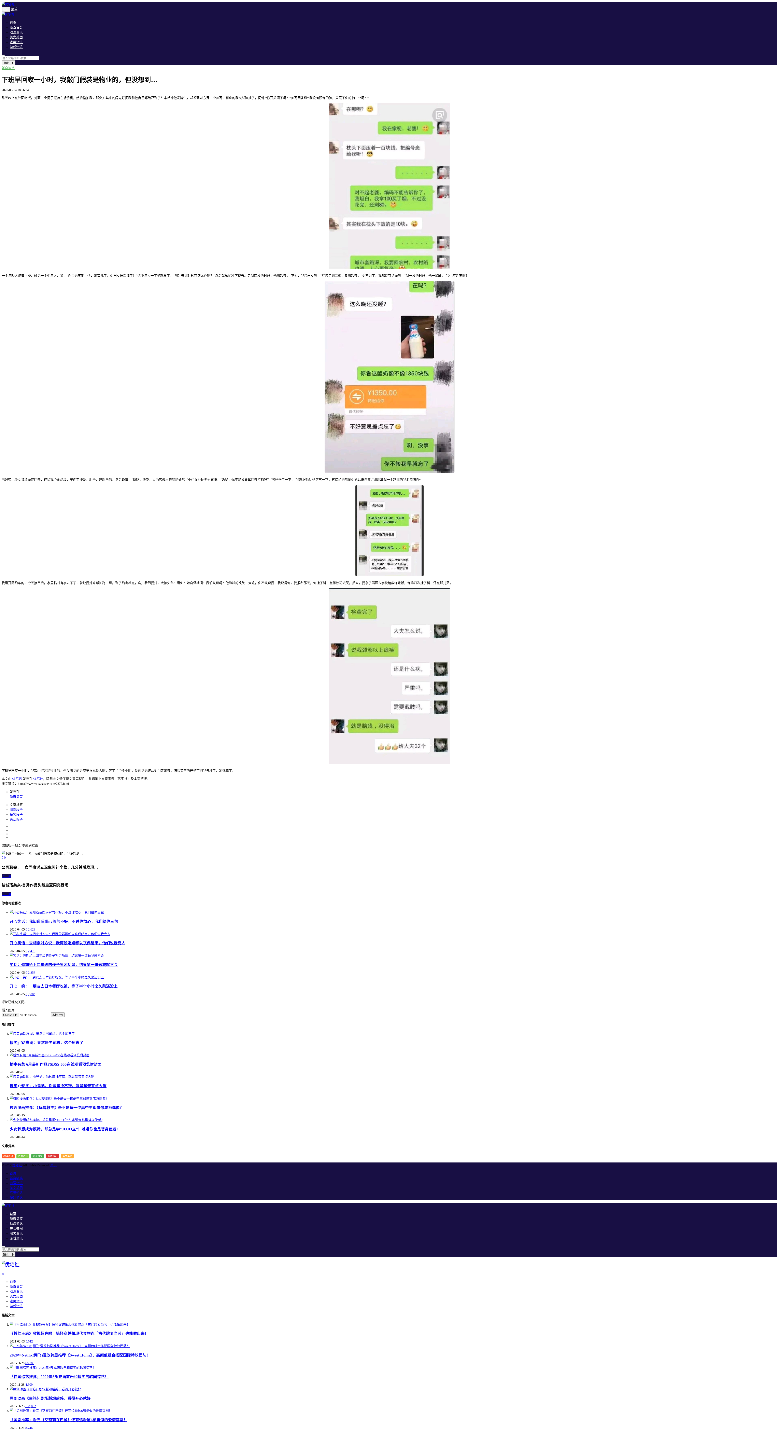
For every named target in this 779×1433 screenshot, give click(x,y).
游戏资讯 (16, 47)
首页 (13, 22)
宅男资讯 (16, 42)
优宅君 (17, 779)
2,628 (31, 929)
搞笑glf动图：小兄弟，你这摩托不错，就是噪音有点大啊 (58, 1086)
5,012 (29, 1341)
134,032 (30, 1406)
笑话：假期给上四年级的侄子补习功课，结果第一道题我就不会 (64, 965)
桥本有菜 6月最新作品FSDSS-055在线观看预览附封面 (55, 1064)
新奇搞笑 (16, 27)
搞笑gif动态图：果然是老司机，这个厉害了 (46, 1043)
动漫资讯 (16, 32)
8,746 (29, 1428)
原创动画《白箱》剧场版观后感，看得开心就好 (50, 1398)
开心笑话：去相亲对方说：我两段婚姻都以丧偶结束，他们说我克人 (67, 943)
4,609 (29, 1384)
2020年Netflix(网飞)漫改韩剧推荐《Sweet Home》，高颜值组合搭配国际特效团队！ (80, 1355)
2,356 (31, 972)
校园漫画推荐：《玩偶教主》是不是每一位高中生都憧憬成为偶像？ (67, 1107)
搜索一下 (8, 63)
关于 (53, 1165)
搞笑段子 (16, 814)
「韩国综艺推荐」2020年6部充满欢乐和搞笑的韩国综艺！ (59, 1377)
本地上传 (57, 1015)
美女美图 (16, 37)
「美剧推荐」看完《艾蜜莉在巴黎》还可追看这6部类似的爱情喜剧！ (68, 1420)
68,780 (29, 1363)
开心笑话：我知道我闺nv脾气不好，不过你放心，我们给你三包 (64, 921)
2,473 (31, 951)
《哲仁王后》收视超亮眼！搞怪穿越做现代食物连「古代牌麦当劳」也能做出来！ (79, 1333)
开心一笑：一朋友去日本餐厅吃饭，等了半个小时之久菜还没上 (64, 986)
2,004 (31, 994)
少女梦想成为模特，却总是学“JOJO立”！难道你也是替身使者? (64, 1129)
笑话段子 (16, 819)
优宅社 (38, 779)
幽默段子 (16, 809)
